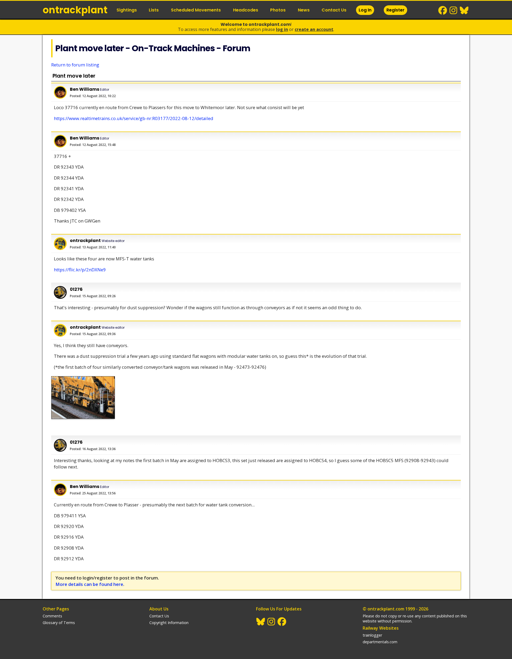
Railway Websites (381, 628)
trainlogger (372, 635)
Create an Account (314, 29)
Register (395, 10)
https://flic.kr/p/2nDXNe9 (80, 270)
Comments (52, 615)
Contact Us (334, 10)
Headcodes (245, 10)
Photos (278, 10)
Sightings (127, 10)
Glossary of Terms (59, 622)
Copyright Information (169, 622)
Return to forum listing (75, 65)
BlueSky (464, 10)
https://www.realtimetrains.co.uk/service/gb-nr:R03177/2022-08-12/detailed (133, 118)
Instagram (453, 10)
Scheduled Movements (196, 10)
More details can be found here (89, 584)
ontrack (75, 10)
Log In (365, 10)
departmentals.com (380, 641)
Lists (154, 10)
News (304, 10)
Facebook (443, 10)
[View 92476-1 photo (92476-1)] (83, 397)
